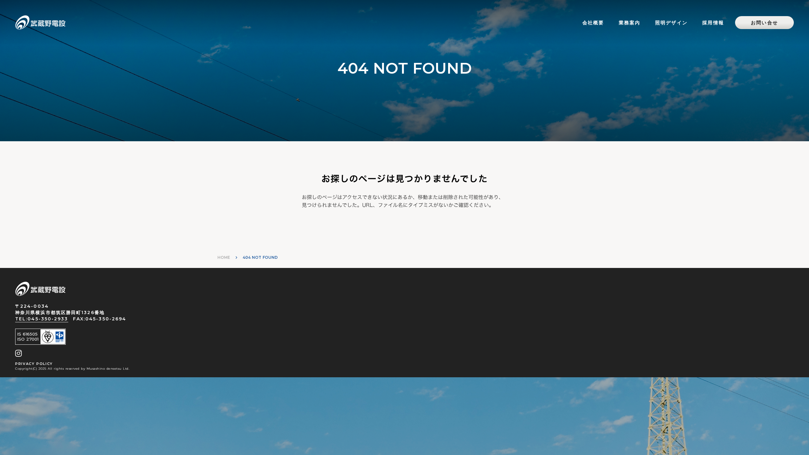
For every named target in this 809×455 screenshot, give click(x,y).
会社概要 (593, 23)
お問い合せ (764, 23)
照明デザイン (671, 23)
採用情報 (713, 23)
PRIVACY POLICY (34, 363)
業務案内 (630, 23)
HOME (223, 257)
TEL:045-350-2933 (41, 319)
